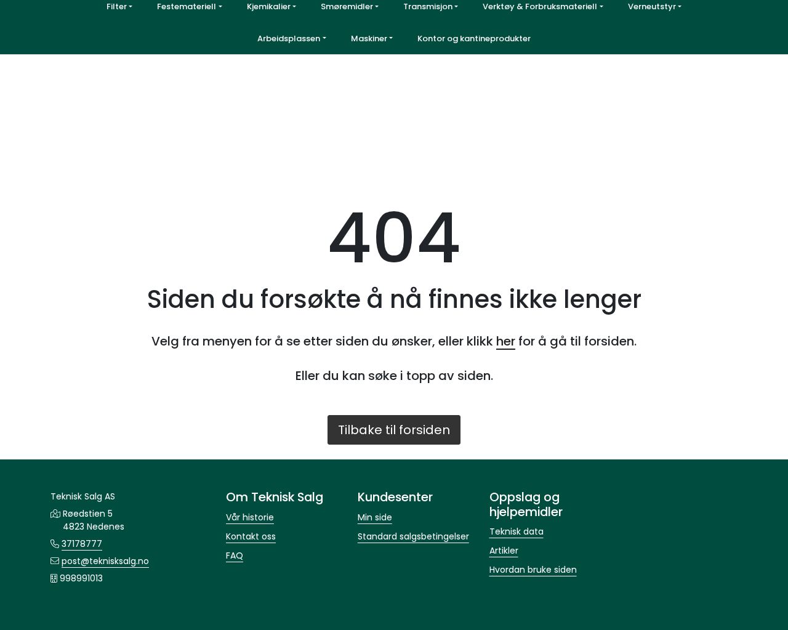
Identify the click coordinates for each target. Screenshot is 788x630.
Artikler (503, 550)
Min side (375, 517)
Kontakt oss (251, 536)
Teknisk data (516, 531)
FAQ (234, 555)
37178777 (82, 544)
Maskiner (369, 38)
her (505, 341)
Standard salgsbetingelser (413, 536)
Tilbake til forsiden (394, 429)
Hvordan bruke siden (533, 569)
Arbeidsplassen (288, 38)
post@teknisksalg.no (105, 561)
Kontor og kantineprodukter (474, 38)
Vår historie (250, 517)
